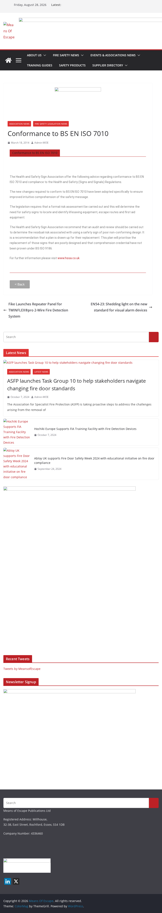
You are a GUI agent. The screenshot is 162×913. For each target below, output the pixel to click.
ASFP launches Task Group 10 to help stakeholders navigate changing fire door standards (76, 384)
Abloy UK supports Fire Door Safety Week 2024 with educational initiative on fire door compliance (94, 460)
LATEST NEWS (41, 371)
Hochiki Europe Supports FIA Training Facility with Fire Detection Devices (85, 429)
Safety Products (72, 65)
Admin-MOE (41, 142)
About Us (34, 55)
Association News (19, 123)
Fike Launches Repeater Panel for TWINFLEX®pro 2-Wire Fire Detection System (38, 310)
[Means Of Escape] (8, 60)
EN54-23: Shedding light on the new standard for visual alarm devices (119, 307)
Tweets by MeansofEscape (21, 669)
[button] (44, 55)
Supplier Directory (107, 65)
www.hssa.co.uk (69, 258)
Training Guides (39, 65)
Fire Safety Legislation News (51, 123)
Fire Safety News (66, 55)
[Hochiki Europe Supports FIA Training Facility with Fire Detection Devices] (17, 432)
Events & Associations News (113, 55)
